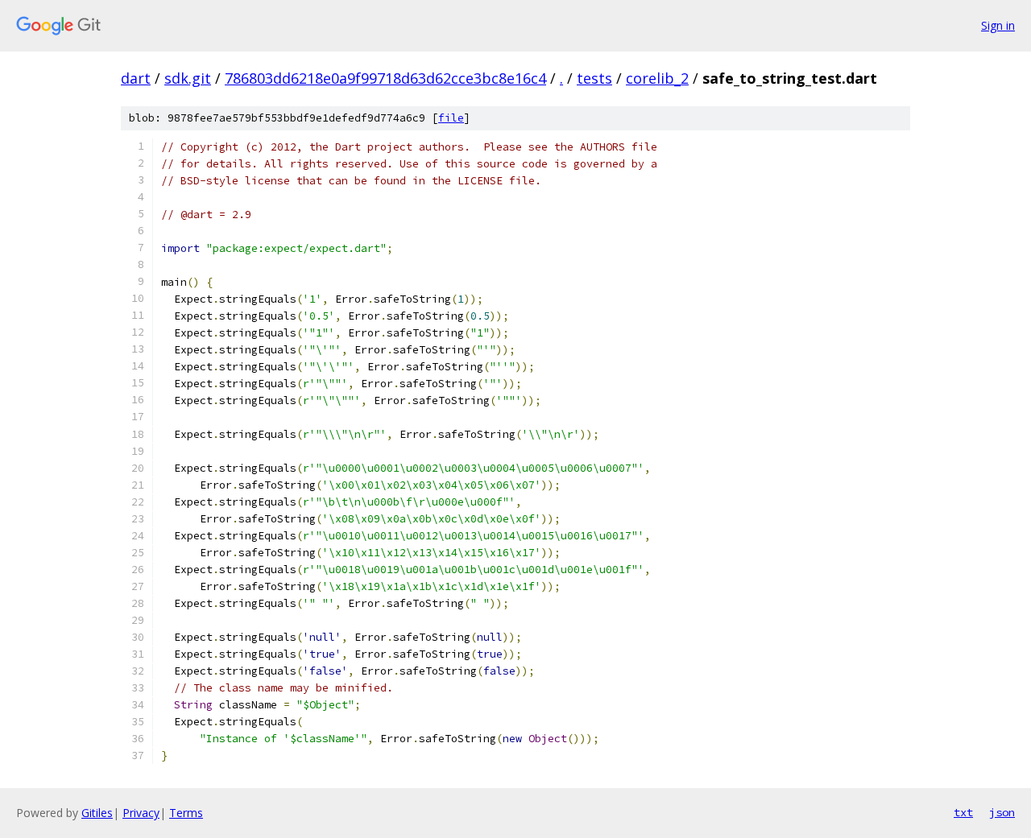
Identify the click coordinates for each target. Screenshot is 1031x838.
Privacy (140, 812)
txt (963, 812)
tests (594, 78)
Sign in (998, 25)
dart (136, 78)
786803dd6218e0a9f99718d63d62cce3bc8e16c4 (385, 78)
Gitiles (97, 812)
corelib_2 (657, 78)
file (451, 118)
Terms (186, 812)
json (1002, 812)
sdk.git (187, 78)
